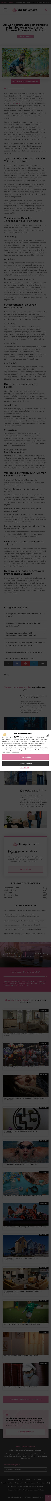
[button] (47, 735)
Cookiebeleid (24, 768)
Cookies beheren (25, 763)
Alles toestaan (25, 757)
